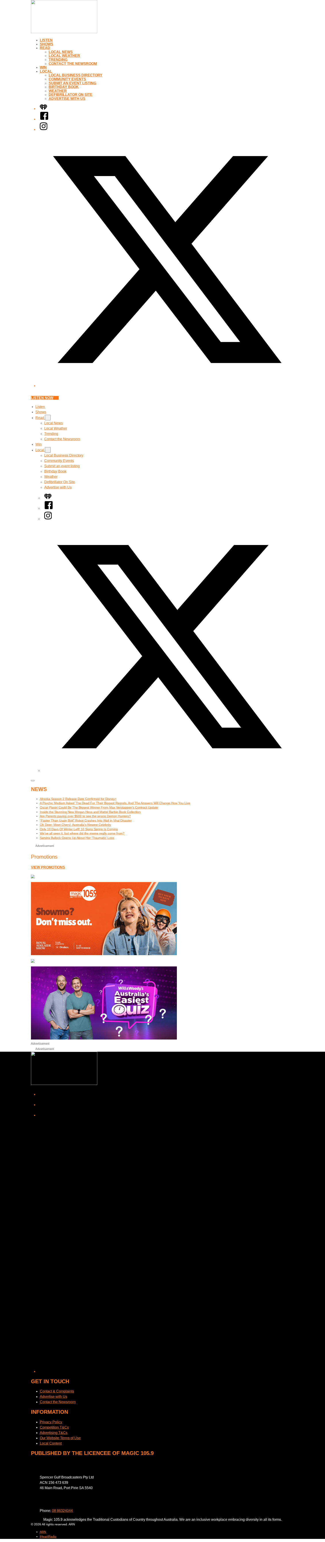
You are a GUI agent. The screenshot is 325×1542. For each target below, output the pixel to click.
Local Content (51, 1443)
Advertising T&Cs (53, 1433)
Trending (58, 60)
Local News (61, 52)
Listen (46, 40)
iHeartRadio (48, 1536)
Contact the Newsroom (73, 64)
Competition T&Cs (54, 1427)
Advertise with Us (67, 99)
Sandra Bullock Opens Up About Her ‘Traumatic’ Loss (77, 838)
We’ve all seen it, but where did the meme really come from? (82, 833)
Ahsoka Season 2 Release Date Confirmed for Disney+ (78, 799)
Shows (46, 44)
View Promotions (48, 867)
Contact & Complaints (57, 1391)
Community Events (67, 79)
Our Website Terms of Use (60, 1438)
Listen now (42, 398)
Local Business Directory (75, 75)
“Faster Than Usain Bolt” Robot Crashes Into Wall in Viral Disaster (86, 820)
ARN (43, 1532)
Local (46, 71)
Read (45, 48)
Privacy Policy (51, 1422)
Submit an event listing (72, 83)
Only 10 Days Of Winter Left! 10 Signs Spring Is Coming (79, 829)
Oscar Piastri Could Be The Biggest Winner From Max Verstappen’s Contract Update (99, 807)
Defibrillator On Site (70, 95)
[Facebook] (44, 119)
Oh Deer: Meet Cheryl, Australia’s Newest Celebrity (75, 824)
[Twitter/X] (167, 386)
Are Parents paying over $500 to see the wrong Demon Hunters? (85, 816)
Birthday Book (64, 87)
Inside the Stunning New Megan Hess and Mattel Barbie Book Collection (90, 812)
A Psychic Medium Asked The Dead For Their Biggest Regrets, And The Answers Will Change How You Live (115, 803)
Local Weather (64, 56)
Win (43, 67)
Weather (58, 91)
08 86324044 (62, 1511)
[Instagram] (43, 129)
